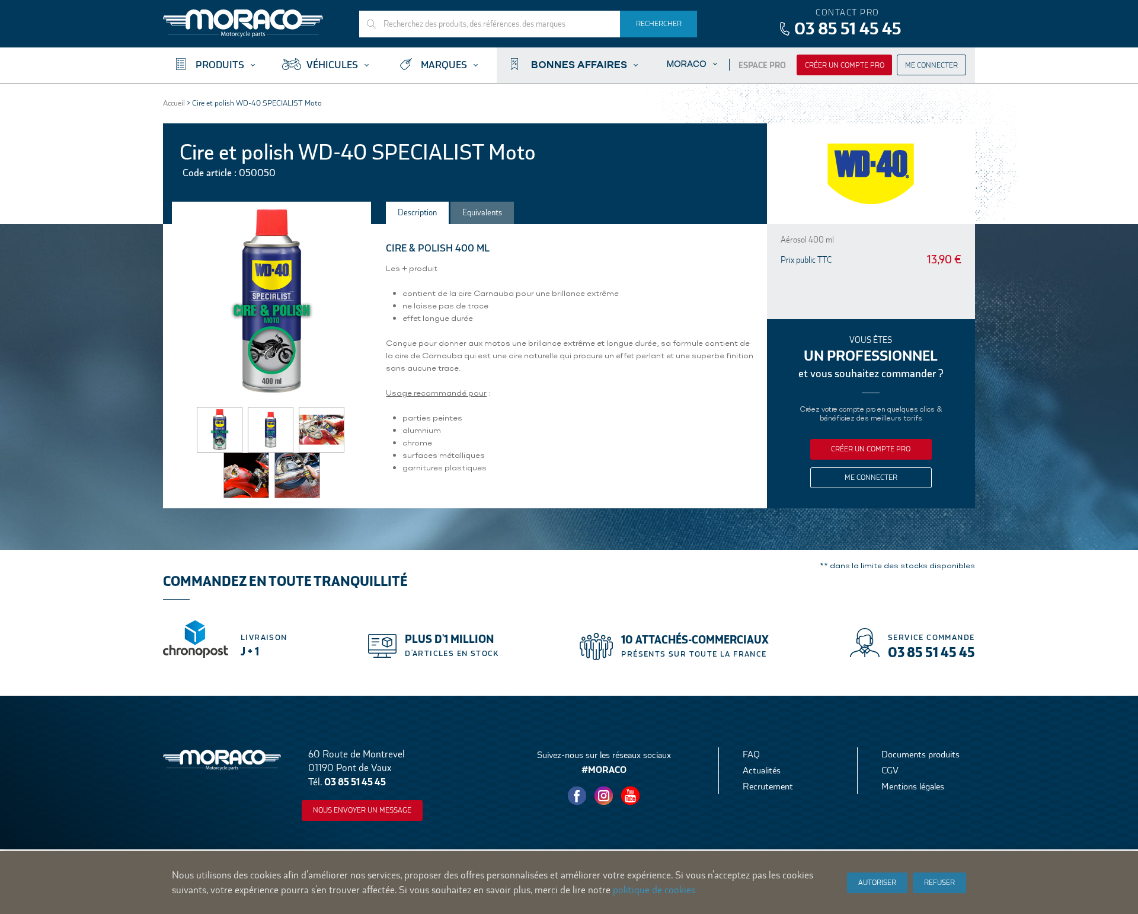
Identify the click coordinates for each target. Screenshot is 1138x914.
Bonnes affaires (579, 64)
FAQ (751, 754)
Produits (220, 65)
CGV (890, 770)
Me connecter (931, 65)
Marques (444, 65)
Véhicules (332, 65)
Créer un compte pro (844, 65)
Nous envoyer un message (362, 810)
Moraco (687, 64)
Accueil (174, 102)
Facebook (577, 795)
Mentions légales (912, 786)
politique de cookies (654, 890)
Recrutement (768, 786)
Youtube (630, 795)
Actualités (762, 770)
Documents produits (920, 754)
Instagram (603, 795)
